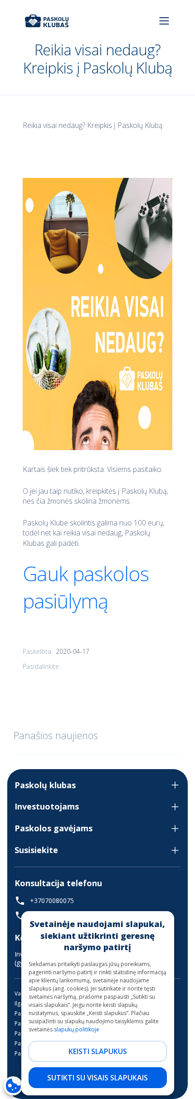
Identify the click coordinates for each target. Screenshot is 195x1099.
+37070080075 (52, 900)
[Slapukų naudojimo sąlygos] (13, 1085)
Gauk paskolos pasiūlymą (86, 587)
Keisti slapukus (97, 1051)
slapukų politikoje (76, 1029)
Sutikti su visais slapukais (97, 1078)
